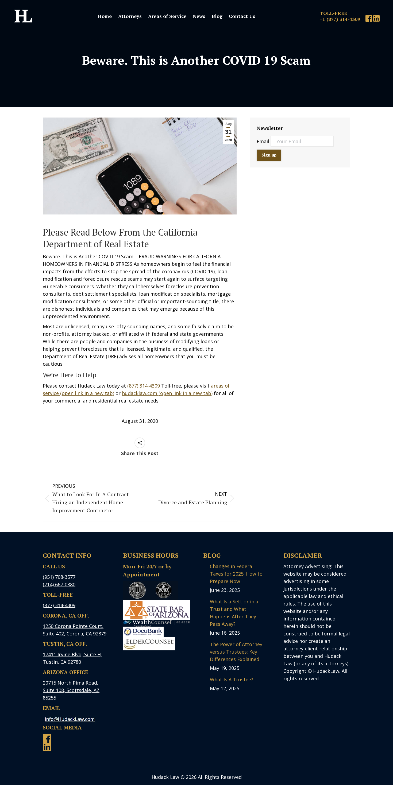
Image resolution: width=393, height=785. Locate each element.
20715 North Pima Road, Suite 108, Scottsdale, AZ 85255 (71, 690)
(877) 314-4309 (143, 385)
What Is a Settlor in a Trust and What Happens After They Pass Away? (234, 612)
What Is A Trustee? (231, 679)
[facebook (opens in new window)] (368, 20)
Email (264, 141)
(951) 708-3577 (59, 577)
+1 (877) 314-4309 (340, 19)
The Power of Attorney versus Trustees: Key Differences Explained (236, 651)
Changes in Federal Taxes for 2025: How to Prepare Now (236, 573)
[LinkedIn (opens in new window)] (376, 20)
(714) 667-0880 (59, 584)
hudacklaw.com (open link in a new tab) (167, 393)
